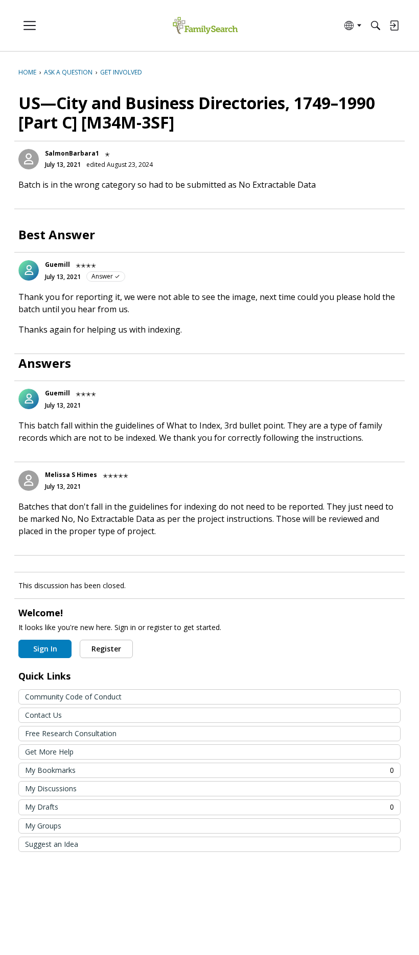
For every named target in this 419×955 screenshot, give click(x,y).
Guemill (57, 264)
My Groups (43, 826)
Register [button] (106, 649)
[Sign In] (394, 25)
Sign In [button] (45, 649)
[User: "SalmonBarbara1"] (28, 159)
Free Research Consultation (71, 733)
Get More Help (49, 752)
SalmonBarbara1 (72, 153)
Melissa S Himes (71, 474)
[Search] (375, 25)
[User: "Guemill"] (28, 270)
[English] (205, 25)
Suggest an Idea (51, 844)
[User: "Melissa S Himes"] (28, 480)
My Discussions (51, 788)
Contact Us (43, 715)
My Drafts (209, 807)
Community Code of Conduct (73, 696)
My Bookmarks (209, 770)
